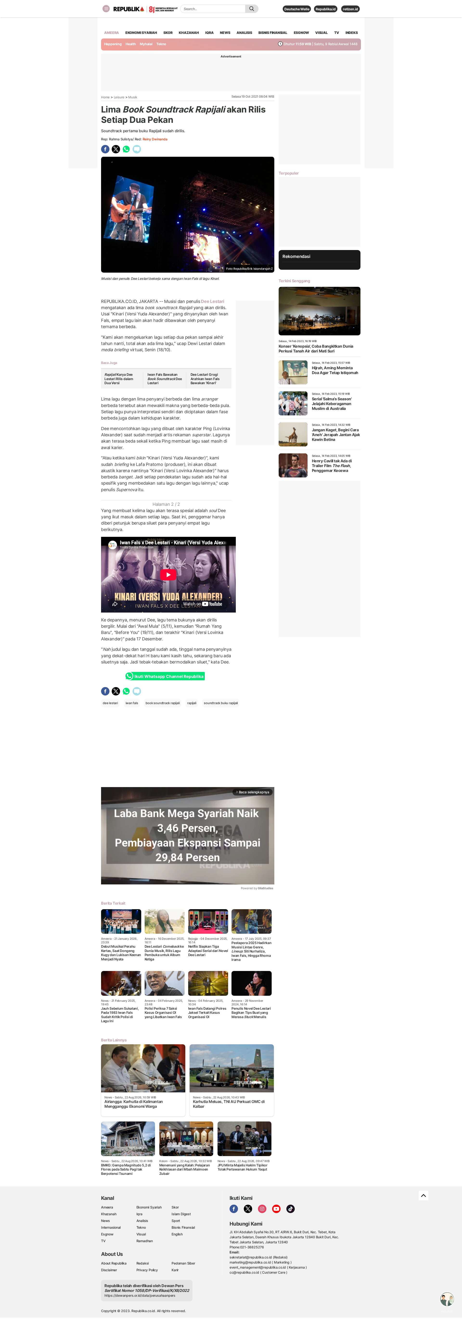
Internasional (111, 1227)
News (105, 1221)
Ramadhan (144, 1241)
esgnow (301, 33)
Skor (175, 1207)
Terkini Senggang (294, 280)
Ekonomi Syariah (141, 33)
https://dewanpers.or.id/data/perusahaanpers (139, 1295)
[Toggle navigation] (106, 9)
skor (167, 33)
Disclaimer (109, 1270)
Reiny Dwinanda (155, 139)
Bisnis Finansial (272, 33)
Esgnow (107, 1234)
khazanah (189, 33)
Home (105, 97)
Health (131, 44)
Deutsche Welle (296, 9)
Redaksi (142, 1263)
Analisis (142, 1221)
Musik (132, 97)
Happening (113, 44)
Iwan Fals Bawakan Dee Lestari (165, 378)
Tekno (161, 44)
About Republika (114, 1263)
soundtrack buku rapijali (221, 703)
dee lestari (110, 703)
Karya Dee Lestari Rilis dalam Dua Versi (118, 378)
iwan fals (132, 703)
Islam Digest (181, 1214)
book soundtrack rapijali (163, 703)
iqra (209, 33)
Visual (141, 1234)
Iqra (139, 1214)
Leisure (119, 97)
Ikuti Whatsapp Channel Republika (169, 676)
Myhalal (146, 44)
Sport (176, 1221)
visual (321, 33)
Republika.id (325, 9)
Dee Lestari (212, 301)
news (225, 33)
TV (336, 33)
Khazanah (108, 1214)
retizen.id (350, 9)
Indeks (352, 33)
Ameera (107, 1207)
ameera (111, 33)
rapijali (191, 703)
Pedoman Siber (183, 1263)
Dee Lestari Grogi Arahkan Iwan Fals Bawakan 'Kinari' (205, 378)
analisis (244, 33)
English (177, 1234)
